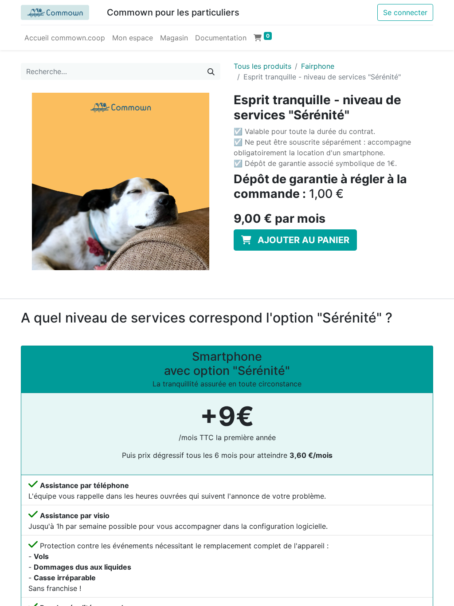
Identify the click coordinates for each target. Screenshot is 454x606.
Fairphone (317, 66)
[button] (295, 240)
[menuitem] (65, 38)
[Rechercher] (211, 71)
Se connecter (405, 12)
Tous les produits (262, 66)
